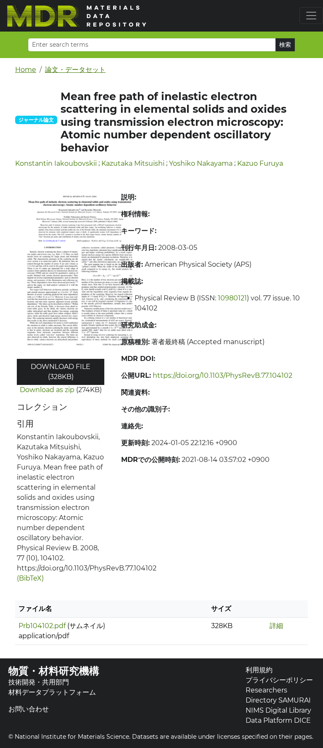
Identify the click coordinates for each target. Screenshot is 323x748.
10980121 (232, 298)
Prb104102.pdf (42, 626)
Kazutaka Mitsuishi (132, 163)
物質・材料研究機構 (53, 671)
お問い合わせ (28, 709)
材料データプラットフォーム (52, 692)
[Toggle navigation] (311, 15)
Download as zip (47, 390)
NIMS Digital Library (278, 710)
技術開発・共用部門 (38, 682)
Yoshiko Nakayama (201, 163)
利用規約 (259, 670)
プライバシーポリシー (279, 680)
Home (25, 70)
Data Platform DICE (278, 720)
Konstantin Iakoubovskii (56, 163)
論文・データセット (75, 70)
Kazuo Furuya (260, 163)
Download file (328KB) (60, 372)
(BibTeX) (30, 578)
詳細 (276, 626)
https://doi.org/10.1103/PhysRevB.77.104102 (222, 375)
